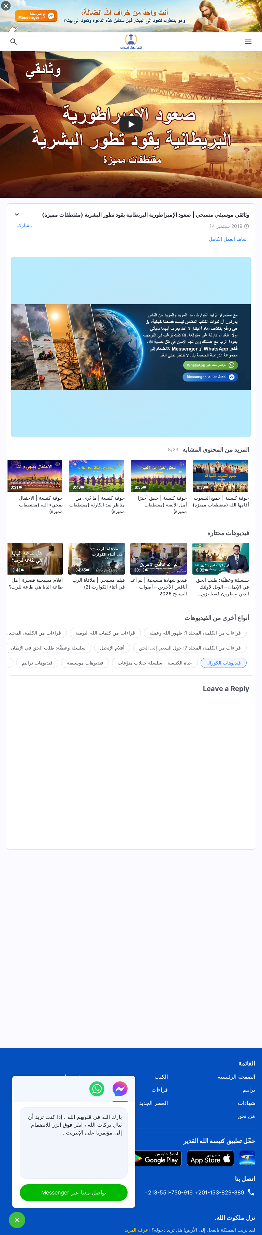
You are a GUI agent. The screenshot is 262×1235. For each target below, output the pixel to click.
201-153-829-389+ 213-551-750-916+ (194, 1192)
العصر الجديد (153, 1102)
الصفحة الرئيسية (236, 1076)
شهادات (246, 1102)
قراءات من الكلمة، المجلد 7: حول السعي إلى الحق (190, 648)
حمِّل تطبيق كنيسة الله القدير (219, 1140)
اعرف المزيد (137, 1230)
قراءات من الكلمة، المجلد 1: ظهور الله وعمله (195, 633)
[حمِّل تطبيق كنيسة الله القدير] (247, 1157)
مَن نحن (246, 1115)
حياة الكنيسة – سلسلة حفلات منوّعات (155, 663)
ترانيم (249, 1089)
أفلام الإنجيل (112, 648)
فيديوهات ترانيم (37, 663)
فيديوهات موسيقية (85, 663)
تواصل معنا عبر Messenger (73, 1192)
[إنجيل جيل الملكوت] (131, 41)
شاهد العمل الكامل (228, 239)
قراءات (159, 1089)
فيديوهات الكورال (223, 663)
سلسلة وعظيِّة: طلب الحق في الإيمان (48, 648)
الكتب (161, 1076)
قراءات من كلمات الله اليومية (105, 633)
